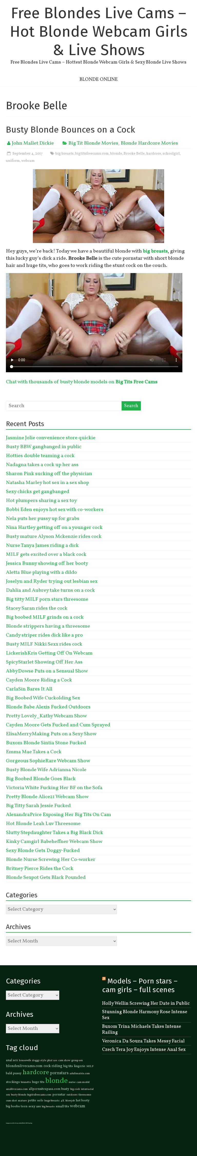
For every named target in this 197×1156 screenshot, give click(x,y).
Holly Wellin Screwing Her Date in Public (146, 1003)
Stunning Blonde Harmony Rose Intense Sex (144, 1015)
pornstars (59, 1073)
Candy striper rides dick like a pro (44, 635)
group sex (77, 1060)
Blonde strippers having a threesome (48, 626)
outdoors (71, 1095)
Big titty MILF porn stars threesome (47, 599)
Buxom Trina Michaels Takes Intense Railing (141, 1029)
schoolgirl (171, 153)
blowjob (70, 1101)
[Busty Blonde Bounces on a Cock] (98, 172)
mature (22, 1101)
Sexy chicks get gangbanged (37, 491)
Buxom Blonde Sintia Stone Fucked (46, 743)
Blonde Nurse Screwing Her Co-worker (50, 859)
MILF (90, 1066)
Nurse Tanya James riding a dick (42, 545)
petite (32, 1100)
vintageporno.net (9, 1123)
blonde (116, 153)
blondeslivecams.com (24, 1066)
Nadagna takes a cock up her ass (42, 464)
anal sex (12, 1060)
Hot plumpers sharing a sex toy (41, 500)
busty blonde (18, 1095)
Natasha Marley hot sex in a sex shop (47, 482)
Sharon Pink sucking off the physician (49, 473)
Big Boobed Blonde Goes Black (41, 778)
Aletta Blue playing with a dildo (41, 572)
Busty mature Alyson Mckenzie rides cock (54, 536)
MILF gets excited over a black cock (46, 554)
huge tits (38, 1082)
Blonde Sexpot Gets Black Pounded (46, 877)
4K (62, 1101)
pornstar (58, 1094)
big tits (68, 1066)
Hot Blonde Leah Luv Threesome (43, 823)
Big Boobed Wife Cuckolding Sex (43, 698)
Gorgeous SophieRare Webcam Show (48, 761)
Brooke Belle (134, 153)
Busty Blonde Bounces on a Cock (70, 129)
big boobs (13, 1106)
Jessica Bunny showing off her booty (47, 563)
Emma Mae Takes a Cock (34, 752)
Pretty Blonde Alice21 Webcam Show (47, 796)
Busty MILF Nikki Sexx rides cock (44, 644)
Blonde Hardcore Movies (149, 143)
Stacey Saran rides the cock (36, 608)
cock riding (53, 1066)
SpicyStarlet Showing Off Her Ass (44, 662)
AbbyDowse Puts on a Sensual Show (47, 671)
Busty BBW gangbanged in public (43, 446)
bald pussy (14, 1073)
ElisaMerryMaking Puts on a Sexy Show (51, 734)
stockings (13, 1082)
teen (24, 1106)
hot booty (83, 1100)
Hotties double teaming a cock (40, 455)
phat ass (52, 1060)
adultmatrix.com (80, 1073)
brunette (26, 1082)
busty (65, 1089)
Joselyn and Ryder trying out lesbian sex (51, 581)
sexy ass (34, 1106)
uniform (13, 160)
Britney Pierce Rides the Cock (39, 868)
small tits (62, 1106)
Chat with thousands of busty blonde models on (81, 382)
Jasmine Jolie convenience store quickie (50, 437)
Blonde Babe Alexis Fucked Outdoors (48, 707)
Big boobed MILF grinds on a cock (45, 617)
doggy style (39, 1060)
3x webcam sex (16, 1123)
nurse (72, 1082)
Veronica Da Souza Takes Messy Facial (143, 1041)
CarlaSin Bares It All (29, 689)
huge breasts (52, 1101)
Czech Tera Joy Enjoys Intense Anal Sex (144, 1049)
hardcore (153, 153)
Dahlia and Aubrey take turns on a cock (50, 590)
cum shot (11, 1101)
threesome (84, 1095)
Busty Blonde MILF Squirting (26, 1123)
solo (40, 1100)
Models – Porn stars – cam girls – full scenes (140, 985)
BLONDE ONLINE (99, 79)
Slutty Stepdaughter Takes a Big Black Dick (54, 832)
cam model (83, 1082)
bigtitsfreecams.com (92, 153)
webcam (28, 160)
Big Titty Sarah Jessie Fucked (38, 805)
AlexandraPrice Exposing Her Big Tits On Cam (58, 814)
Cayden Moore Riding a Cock (39, 680)
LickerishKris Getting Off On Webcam (49, 653)
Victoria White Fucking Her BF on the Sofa (54, 787)
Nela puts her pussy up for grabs (42, 518)
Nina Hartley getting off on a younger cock (54, 527)
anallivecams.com (17, 1089)
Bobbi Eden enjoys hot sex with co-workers (54, 509)
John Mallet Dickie (33, 143)
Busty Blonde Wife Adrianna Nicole (46, 769)
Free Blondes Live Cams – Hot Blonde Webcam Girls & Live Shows (99, 31)
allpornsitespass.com (44, 1089)
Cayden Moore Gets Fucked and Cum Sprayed (58, 725)
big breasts (64, 153)
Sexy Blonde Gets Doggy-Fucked (43, 850)
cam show (64, 1060)
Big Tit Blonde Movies (93, 143)
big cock (75, 1089)
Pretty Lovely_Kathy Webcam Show (46, 716)
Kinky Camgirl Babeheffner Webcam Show (54, 841)
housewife (25, 1060)
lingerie (79, 1066)
